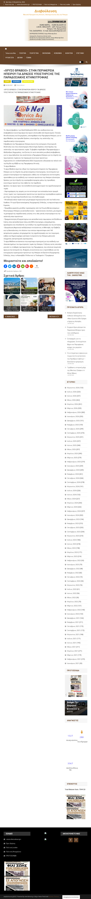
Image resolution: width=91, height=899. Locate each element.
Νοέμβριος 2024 (73, 474)
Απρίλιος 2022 (72, 602)
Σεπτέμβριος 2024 (73, 482)
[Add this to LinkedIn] (14, 266)
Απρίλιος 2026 (72, 404)
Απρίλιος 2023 (72, 552)
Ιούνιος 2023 (71, 544)
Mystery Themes (54, 896)
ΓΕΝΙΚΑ (28, 58)
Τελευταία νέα (9, 4)
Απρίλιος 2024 (72, 503)
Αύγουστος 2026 (73, 388)
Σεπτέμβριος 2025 (73, 433)
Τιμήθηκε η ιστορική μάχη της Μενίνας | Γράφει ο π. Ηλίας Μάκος (76, 370)
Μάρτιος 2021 (72, 655)
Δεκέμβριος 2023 (73, 519)
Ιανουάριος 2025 (73, 466)
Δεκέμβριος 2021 (73, 618)
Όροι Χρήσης (77, 4)
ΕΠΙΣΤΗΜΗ (80, 53)
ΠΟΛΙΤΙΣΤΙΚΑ (34, 53)
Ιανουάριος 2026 (73, 416)
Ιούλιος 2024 (71, 490)
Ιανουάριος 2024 (73, 515)
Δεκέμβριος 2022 (73, 569)
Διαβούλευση (46, 11)
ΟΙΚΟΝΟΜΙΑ (46, 53)
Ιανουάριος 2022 (73, 614)
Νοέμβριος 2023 (73, 523)
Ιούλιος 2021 (71, 638)
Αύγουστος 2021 (73, 634)
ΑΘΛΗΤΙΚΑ (69, 53)
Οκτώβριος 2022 (73, 577)
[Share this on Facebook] (5, 266)
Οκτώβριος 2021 (73, 626)
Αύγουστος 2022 (73, 585)
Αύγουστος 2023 (73, 536)
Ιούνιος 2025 (71, 445)
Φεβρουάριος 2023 (74, 560)
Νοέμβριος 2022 (73, 573)
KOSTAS (70, 712)
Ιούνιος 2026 (71, 396)
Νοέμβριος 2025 (73, 425)
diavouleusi (20, 85)
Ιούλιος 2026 (71, 392)
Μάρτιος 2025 (72, 458)
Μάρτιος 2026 (72, 408)
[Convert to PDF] (27, 266)
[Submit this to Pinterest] (18, 266)
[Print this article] (23, 266)
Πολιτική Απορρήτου (50, 4)
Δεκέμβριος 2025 (73, 421)
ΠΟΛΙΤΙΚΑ (22, 53)
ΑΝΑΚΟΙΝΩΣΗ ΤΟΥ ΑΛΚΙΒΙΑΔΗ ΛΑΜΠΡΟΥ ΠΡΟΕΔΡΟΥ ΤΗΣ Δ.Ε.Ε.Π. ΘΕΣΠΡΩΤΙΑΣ (12, 316)
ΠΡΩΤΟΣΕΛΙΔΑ (37, 4)
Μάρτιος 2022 (72, 606)
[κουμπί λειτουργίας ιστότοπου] (81, 62)
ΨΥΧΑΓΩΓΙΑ (9, 58)
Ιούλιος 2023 (71, 540)
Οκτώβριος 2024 (73, 478)
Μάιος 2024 (71, 499)
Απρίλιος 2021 (72, 651)
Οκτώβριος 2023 (73, 527)
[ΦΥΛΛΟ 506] (80, 694)
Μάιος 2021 (71, 647)
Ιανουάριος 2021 (73, 663)
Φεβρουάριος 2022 (74, 610)
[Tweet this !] (10, 266)
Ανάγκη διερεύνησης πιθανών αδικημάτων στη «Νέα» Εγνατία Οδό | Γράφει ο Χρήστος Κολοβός (76, 317)
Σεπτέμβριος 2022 (73, 581)
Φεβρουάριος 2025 (74, 462)
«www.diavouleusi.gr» (23, 4)
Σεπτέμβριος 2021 (73, 630)
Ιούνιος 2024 (71, 495)
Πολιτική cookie (65, 4)
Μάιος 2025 (71, 449)
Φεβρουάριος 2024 (74, 511)
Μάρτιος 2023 (72, 556)
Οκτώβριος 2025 (73, 429)
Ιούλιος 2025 (71, 441)
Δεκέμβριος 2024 (73, 470)
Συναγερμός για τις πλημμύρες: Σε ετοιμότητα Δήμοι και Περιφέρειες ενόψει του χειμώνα (76, 343)
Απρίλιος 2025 (72, 453)
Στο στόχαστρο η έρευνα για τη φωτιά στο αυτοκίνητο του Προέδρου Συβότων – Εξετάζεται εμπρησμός (77, 357)
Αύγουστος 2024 (73, 486)
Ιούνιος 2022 (71, 593)
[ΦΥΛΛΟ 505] (72, 694)
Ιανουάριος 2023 (73, 564)
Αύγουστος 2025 (73, 437)
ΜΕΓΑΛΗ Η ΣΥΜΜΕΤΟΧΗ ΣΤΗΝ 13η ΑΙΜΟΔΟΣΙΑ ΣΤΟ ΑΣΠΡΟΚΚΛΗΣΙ (55, 316)
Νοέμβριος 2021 (73, 622)
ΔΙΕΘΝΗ (20, 58)
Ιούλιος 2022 (71, 589)
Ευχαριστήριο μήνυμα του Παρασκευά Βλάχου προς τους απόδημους (76, 330)
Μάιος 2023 (71, 548)
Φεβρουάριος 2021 (74, 659)
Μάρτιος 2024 (72, 507)
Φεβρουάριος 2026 (74, 412)
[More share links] (31, 266)
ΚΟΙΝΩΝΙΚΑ (58, 53)
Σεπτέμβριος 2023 (73, 532)
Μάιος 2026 (71, 400)
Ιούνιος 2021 (71, 643)
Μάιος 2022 (71, 597)
